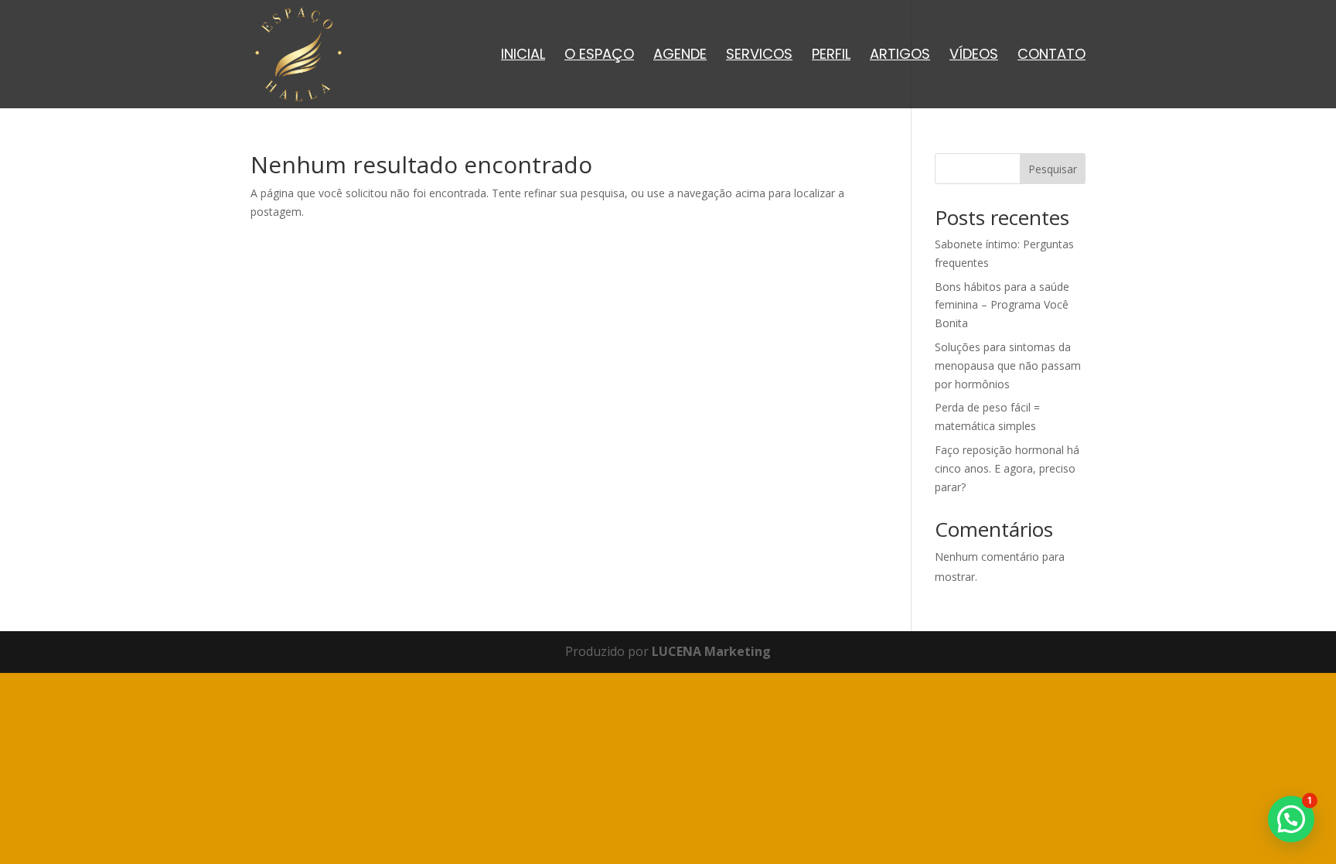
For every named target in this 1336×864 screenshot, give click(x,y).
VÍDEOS (973, 56)
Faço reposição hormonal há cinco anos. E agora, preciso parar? (1007, 468)
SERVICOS (759, 56)
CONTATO (1051, 56)
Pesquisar (1052, 169)
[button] (1291, 819)
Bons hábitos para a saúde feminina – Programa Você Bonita (1002, 305)
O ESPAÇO (599, 56)
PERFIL (831, 56)
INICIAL (523, 56)
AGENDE (680, 56)
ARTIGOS (900, 56)
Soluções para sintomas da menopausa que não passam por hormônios (1008, 365)
